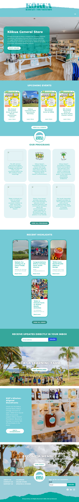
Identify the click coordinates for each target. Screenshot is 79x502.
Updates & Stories (23, 484)
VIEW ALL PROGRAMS (40, 223)
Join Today (39, 464)
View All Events (39, 127)
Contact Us (8, 482)
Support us (8, 484)
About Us (7, 480)
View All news (39, 322)
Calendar (20, 480)
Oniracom (54, 498)
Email (50, 482)
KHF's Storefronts (15, 431)
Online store (21, 482)
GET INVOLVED (39, 370)
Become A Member (15, 50)
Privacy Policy (26, 498)
